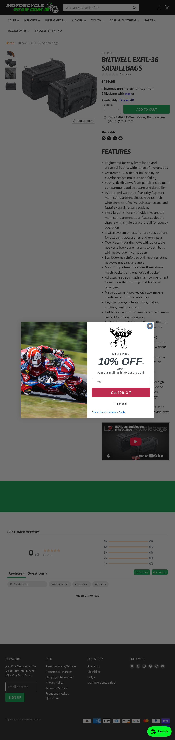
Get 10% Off (121, 393)
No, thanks (120, 403)
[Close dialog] (150, 326)
